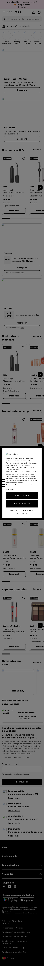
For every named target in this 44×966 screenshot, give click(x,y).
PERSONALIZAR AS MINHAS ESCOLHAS (22, 512)
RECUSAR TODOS (22, 503)
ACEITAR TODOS (22, 496)
